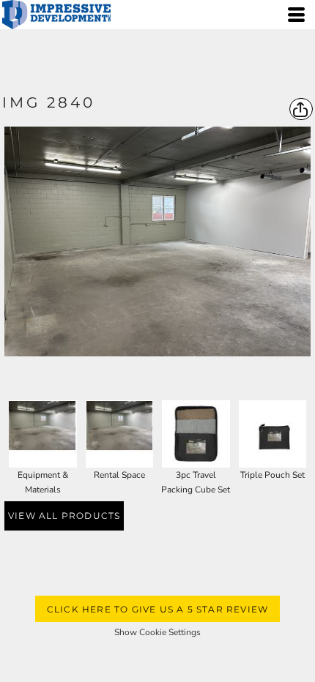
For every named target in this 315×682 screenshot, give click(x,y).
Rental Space (119, 475)
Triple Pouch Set (272, 475)
